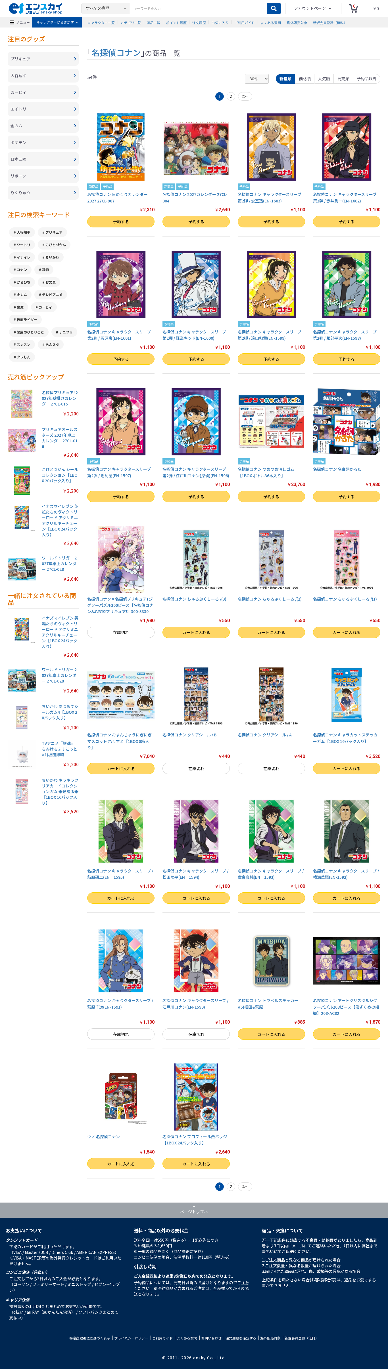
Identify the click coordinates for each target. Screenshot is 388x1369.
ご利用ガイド (244, 22)
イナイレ (23, 257)
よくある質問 (270, 22)
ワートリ (23, 244)
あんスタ (52, 344)
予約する (121, 221)
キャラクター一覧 (101, 22)
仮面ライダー (27, 319)
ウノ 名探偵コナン (103, 1136)
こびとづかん (55, 244)
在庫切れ (121, 632)
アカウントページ (310, 8)
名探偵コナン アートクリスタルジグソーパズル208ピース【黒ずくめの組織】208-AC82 (346, 1007)
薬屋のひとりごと (30, 331)
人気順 (324, 78)
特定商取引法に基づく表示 (89, 1338)
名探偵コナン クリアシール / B (189, 735)
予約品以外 (367, 78)
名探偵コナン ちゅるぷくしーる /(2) (270, 599)
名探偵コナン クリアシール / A (265, 735)
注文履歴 (199, 22)
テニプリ (66, 331)
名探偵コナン (116, 52)
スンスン (23, 344)
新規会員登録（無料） (330, 22)
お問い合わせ (211, 1338)
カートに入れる (196, 632)
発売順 (343, 78)
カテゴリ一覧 (130, 22)
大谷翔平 (23, 232)
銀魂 (45, 269)
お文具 (50, 282)
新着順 (285, 78)
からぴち (23, 282)
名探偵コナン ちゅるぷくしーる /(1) (345, 599)
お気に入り (220, 22)
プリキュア (53, 232)
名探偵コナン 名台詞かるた (337, 469)
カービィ (45, 307)
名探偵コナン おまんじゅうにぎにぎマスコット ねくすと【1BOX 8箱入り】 (119, 741)
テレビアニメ (52, 294)
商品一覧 (153, 22)
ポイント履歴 (176, 22)
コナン (22, 269)
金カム (22, 294)
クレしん (23, 356)
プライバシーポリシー (131, 1338)
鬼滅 (20, 307)
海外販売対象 (297, 22)
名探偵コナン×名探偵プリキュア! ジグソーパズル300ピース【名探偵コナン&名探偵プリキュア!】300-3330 (120, 605)
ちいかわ (52, 257)
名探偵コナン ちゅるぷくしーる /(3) (194, 599)
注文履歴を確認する (241, 1338)
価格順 (305, 78)
